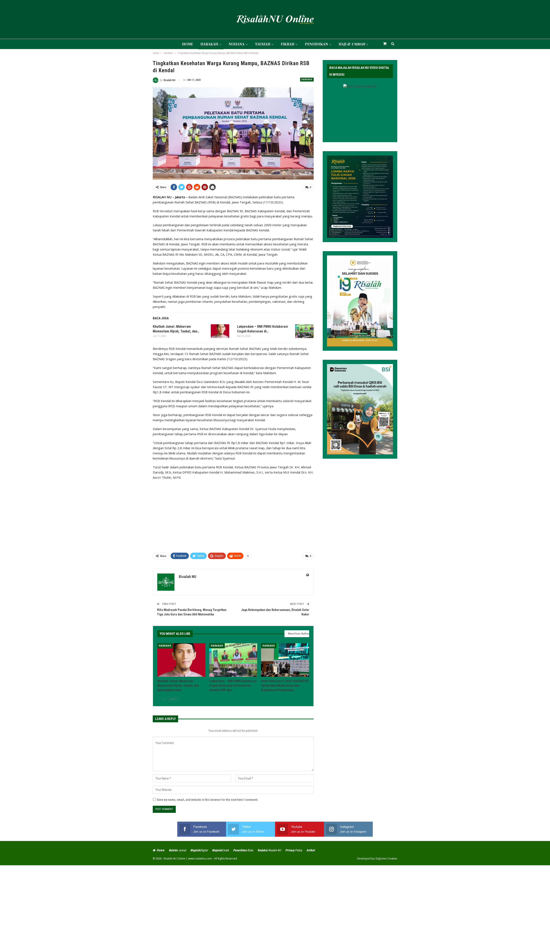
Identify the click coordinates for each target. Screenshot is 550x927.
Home (161, 850)
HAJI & (352, 44)
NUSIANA (236, 44)
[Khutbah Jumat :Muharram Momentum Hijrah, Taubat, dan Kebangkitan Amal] (220, 331)
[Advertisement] (233, 514)
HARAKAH (209, 44)
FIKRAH (287, 44)
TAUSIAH (262, 44)
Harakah (306, 79)
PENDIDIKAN (316, 44)
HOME (187, 44)
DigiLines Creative (386, 858)
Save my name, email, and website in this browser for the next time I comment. (207, 799)
